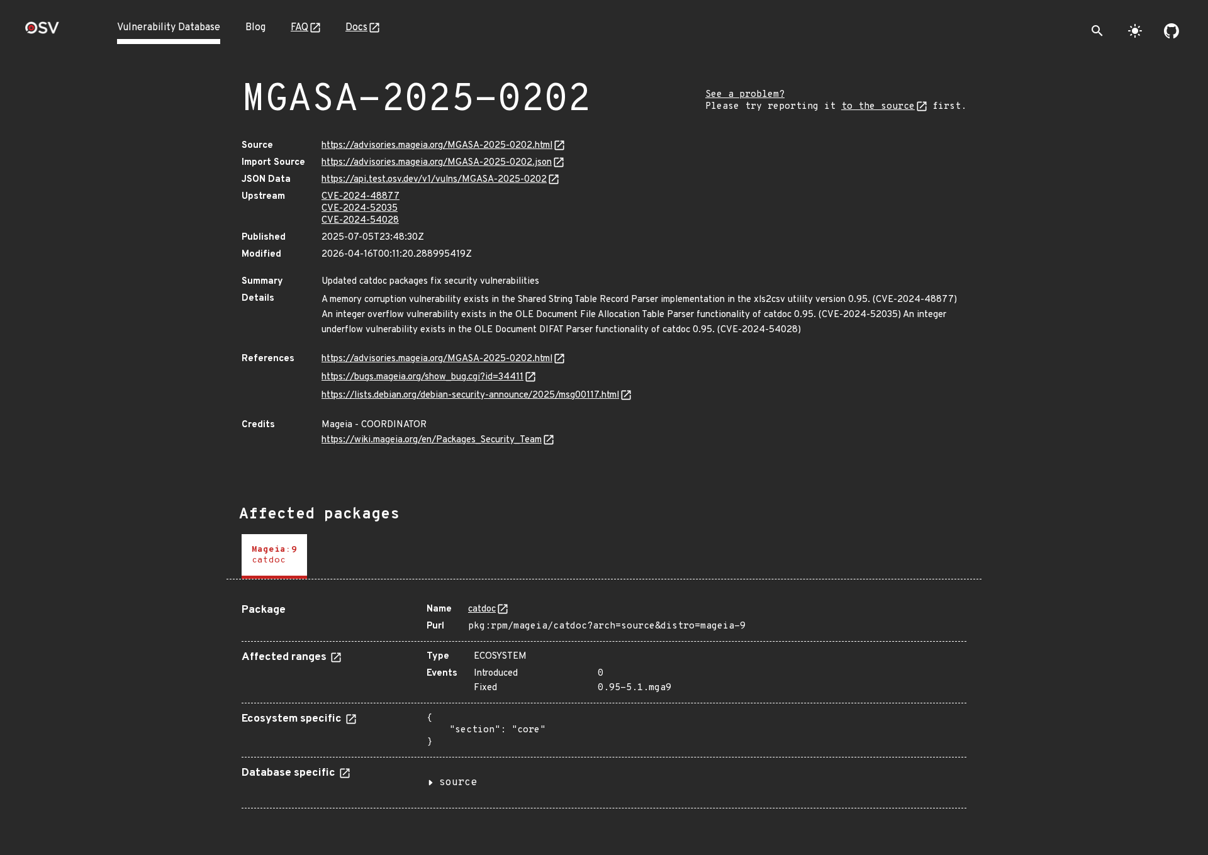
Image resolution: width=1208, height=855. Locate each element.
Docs (356, 27)
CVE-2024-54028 (360, 220)
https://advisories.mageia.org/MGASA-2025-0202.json (437, 163)
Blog (255, 27)
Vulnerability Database (168, 27)
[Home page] (42, 31)
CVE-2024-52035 (360, 209)
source (458, 782)
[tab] (274, 556)
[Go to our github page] (1171, 30)
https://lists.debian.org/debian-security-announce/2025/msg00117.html (470, 395)
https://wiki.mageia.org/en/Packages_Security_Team (432, 440)
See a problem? (745, 95)
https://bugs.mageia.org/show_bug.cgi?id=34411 (422, 377)
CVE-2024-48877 (361, 197)
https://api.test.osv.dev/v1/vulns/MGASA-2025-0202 (434, 180)
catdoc (482, 609)
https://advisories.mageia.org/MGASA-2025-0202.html (437, 146)
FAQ (299, 27)
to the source (878, 107)
